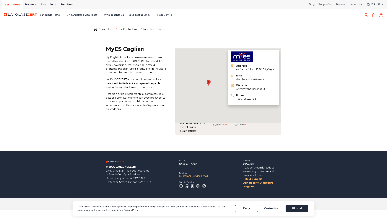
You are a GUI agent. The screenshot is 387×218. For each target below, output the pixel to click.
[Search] (366, 15)
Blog (312, 4)
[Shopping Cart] (373, 15)
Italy (145, 29)
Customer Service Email (193, 176)
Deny (246, 208)
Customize (271, 208)
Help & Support (252, 179)
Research (341, 4)
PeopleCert (325, 4)
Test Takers (12, 4)
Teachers (67, 4)
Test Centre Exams (128, 29)
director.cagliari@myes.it (251, 79)
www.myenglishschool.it (250, 89)
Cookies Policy (131, 210)
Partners (30, 4)
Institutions (48, 4)
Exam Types (107, 29)
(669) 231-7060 (188, 163)
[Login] (381, 15)
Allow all (296, 208)
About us (356, 4)
